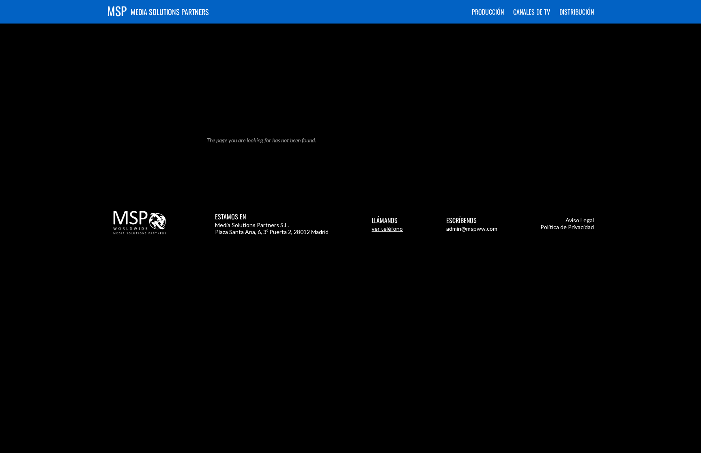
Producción (488, 12)
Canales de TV (531, 12)
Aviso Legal (580, 220)
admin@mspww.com (471, 228)
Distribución (576, 12)
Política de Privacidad (567, 226)
